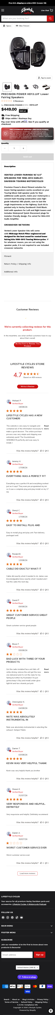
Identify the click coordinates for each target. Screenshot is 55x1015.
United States (26, 967)
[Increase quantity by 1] (23, 148)
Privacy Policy (42, 999)
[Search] (50, 18)
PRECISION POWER (13, 105)
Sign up (39, 954)
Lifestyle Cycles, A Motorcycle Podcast (29, 904)
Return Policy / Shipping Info (17, 264)
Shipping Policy (41, 1002)
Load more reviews (27, 873)
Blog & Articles (28, 999)
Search (6, 999)
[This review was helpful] (41, 450)
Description (9, 166)
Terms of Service (11, 1002)
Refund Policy (26, 1002)
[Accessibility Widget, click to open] (51, 1011)
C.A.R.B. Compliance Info (27, 1005)
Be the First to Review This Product (27, 344)
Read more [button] (46, 427)
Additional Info (11, 272)
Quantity (5, 143)
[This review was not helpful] (46, 450)
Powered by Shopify (27, 1010)
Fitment (7, 256)
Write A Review (27, 386)
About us (16, 999)
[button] (7, 87)
